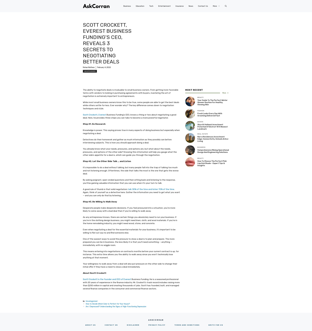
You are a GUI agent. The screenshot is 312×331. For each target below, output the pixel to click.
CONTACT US (111, 325)
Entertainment (164, 6)
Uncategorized (90, 71)
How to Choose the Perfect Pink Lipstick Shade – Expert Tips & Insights (212, 163)
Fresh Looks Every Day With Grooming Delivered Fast (209, 114)
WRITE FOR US (216, 325)
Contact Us (203, 6)
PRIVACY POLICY (156, 325)
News (191, 6)
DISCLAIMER (133, 325)
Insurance (180, 6)
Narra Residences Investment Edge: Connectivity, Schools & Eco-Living (213, 139)
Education (140, 6)
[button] (225, 6)
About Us (90, 325)
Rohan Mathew (89, 67)
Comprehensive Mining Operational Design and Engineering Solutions (213, 151)
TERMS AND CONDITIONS (187, 325)
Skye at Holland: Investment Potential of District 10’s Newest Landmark (212, 126)
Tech (151, 6)
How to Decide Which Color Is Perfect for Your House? (108, 304)
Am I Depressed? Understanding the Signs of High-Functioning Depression (116, 306)
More (215, 6)
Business (127, 6)
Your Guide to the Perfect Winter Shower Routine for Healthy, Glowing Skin (212, 102)
